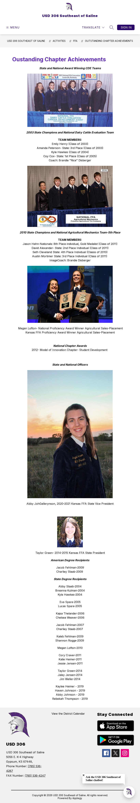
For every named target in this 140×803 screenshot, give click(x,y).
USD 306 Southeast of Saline (26, 40)
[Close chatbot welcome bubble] (83, 775)
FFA (75, 40)
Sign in (126, 27)
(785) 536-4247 (35, 775)
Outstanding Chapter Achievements (109, 40)
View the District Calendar (68, 713)
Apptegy (77, 798)
